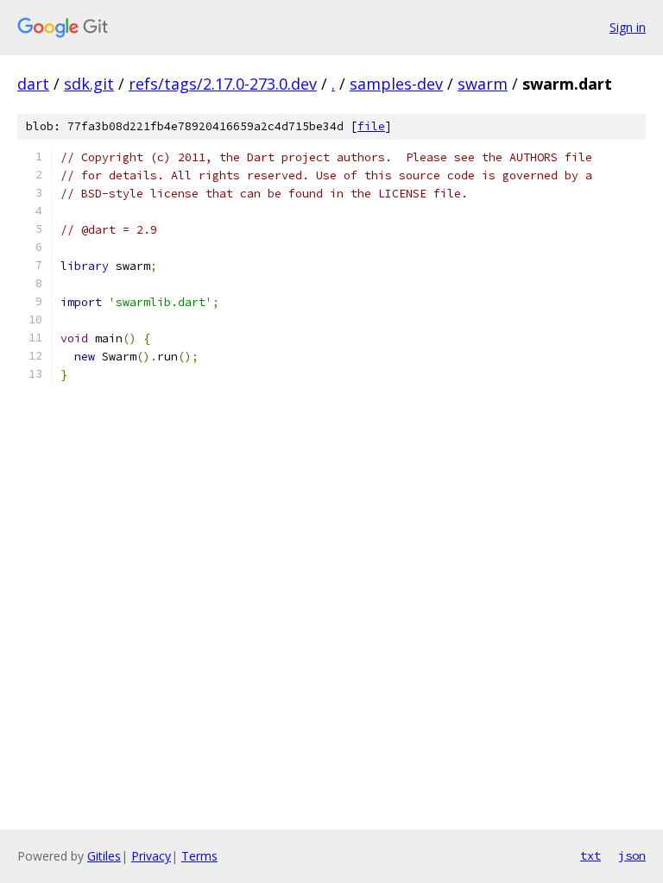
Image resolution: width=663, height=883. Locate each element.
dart (33, 83)
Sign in (627, 27)
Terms (199, 856)
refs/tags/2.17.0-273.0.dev (223, 83)
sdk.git (89, 83)
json (632, 855)
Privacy (151, 856)
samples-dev (396, 83)
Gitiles (104, 856)
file (371, 126)
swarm (483, 83)
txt (590, 855)
